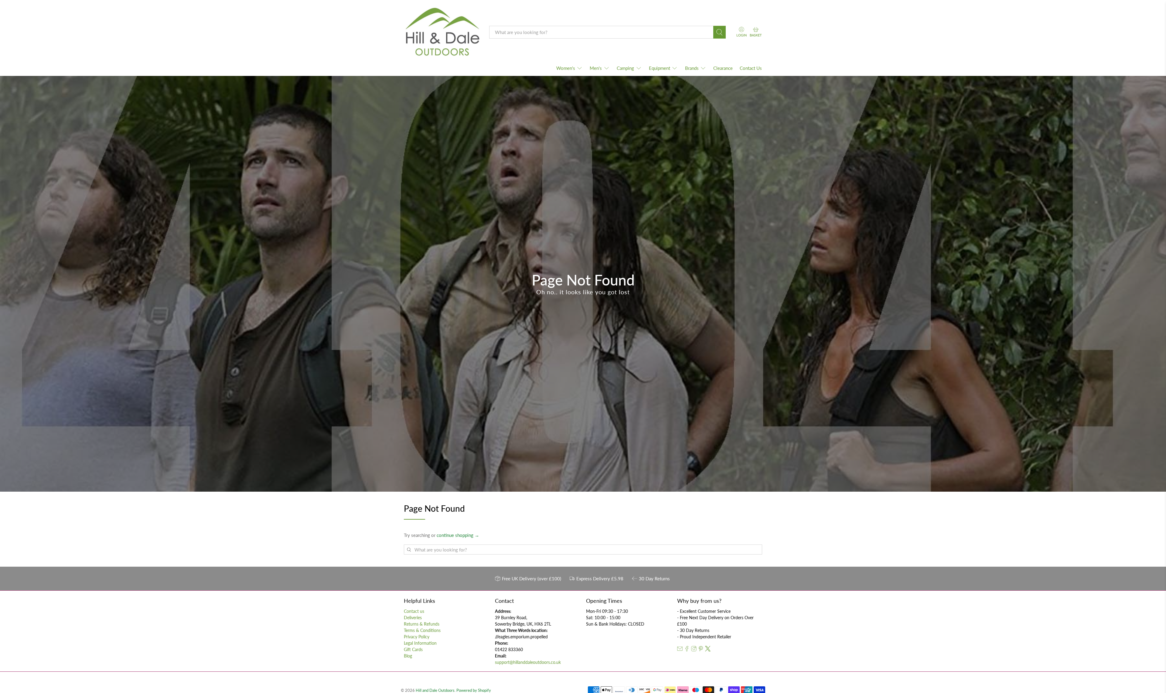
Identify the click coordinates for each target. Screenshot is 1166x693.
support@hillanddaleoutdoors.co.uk (528, 662)
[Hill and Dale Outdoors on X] (708, 649)
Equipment (659, 68)
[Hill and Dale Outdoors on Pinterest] (701, 649)
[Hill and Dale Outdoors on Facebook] (687, 649)
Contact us (414, 611)
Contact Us (751, 68)
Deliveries (413, 617)
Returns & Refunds (421, 623)
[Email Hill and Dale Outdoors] (680, 649)
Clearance (723, 68)
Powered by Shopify (473, 690)
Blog (408, 655)
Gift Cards (413, 649)
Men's (596, 68)
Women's (565, 68)
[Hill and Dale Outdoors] (442, 32)
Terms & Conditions (422, 630)
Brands (692, 68)
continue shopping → (458, 535)
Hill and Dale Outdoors (435, 690)
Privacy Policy (416, 636)
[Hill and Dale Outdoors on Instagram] (694, 649)
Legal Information (420, 643)
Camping (625, 68)
